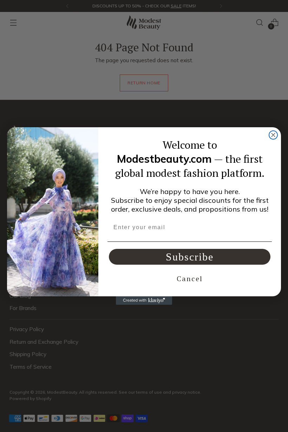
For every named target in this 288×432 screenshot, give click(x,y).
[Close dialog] (273, 135)
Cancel (190, 278)
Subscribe (190, 257)
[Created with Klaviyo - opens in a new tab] (144, 300)
